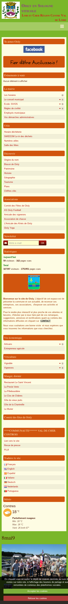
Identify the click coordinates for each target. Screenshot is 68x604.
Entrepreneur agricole (14, 348)
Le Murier (8, 409)
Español (11, 473)
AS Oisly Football (12, 210)
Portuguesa (12, 491)
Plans (7, 186)
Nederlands (12, 486)
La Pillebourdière (12, 391)
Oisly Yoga (9, 228)
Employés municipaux (14, 113)
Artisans (33, 344)
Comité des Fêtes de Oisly (17, 205)
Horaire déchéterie (12, 132)
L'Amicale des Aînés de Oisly (18, 223)
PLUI (6, 450)
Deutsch (11, 482)
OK (42, 243)
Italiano (10, 477)
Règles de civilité (33, 108)
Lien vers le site (11, 441)
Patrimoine (9, 168)
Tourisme (8, 182)
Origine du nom (11, 160)
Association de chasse (15, 219)
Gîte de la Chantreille (14, 404)
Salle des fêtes (11, 145)
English (11, 469)
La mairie (9, 89)
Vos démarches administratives (19, 117)
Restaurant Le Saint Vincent (17, 382)
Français (11, 464)
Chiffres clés (10, 191)
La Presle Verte (11, 387)
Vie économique (13, 338)
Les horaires (33, 95)
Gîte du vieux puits (13, 400)
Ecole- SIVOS (33, 104)
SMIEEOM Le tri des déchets (18, 136)
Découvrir (9, 153)
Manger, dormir (12, 376)
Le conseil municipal (33, 99)
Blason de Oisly (11, 164)
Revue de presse (12, 445)
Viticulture (10, 357)
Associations (11, 199)
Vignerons (33, 368)
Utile (7, 125)
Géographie (9, 177)
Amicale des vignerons (15, 214)
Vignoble (33, 363)
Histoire (7, 173)
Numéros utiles (11, 141)
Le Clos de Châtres (13, 395)
